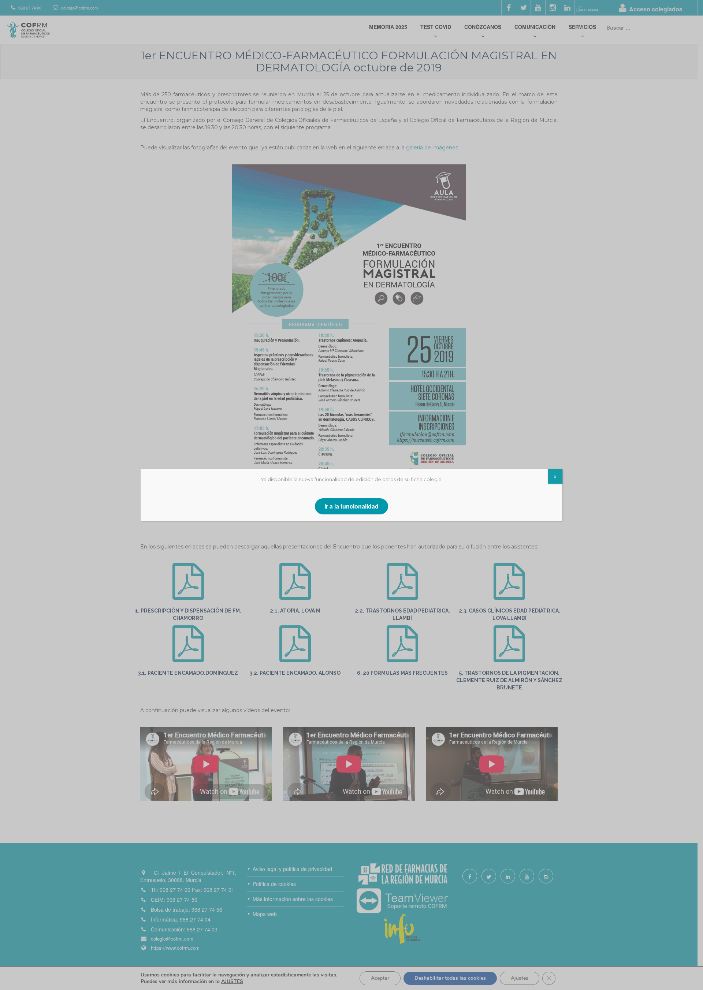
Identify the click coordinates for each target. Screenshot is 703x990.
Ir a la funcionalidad (351, 506)
